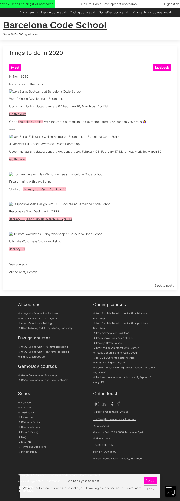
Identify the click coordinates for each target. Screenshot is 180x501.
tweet (15, 67)
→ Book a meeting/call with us (110, 411)
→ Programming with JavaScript (111, 333)
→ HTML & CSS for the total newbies (114, 357)
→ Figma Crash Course (31, 356)
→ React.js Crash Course (107, 343)
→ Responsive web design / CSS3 (113, 337)
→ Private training (28, 432)
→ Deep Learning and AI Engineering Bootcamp (45, 328)
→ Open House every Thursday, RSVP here (118, 458)
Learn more (133, 488)
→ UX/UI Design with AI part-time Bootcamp (43, 351)
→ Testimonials (27, 412)
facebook (162, 67)
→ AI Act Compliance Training (35, 323)
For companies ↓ (160, 12)
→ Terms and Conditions (32, 446)
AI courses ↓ (29, 12)
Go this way (17, 114)
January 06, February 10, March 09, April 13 (40, 219)
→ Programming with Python (109, 362)
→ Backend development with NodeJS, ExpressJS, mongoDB (122, 380)
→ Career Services (29, 422)
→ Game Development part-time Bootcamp (43, 380)
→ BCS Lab (24, 441)
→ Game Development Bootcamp (37, 375)
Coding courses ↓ (83, 12)
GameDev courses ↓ (114, 12)
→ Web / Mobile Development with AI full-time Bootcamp (120, 316)
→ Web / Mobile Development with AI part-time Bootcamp (120, 326)
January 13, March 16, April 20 (44, 189)
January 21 (17, 249)
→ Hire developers (29, 427)
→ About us (24, 407)
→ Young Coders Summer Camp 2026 (115, 352)
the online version (30, 121)
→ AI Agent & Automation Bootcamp (38, 313)
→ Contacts (24, 402)
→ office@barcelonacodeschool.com (114, 419)
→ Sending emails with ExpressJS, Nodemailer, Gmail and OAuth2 (124, 370)
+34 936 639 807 (103, 445)
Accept (150, 480)
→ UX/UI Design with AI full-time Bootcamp (43, 346)
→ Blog (22, 437)
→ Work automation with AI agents (38, 318)
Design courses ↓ (54, 12)
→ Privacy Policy (27, 451)
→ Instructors (25, 417)
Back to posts (164, 285)
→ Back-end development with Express (116, 347)
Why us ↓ (139, 12)
